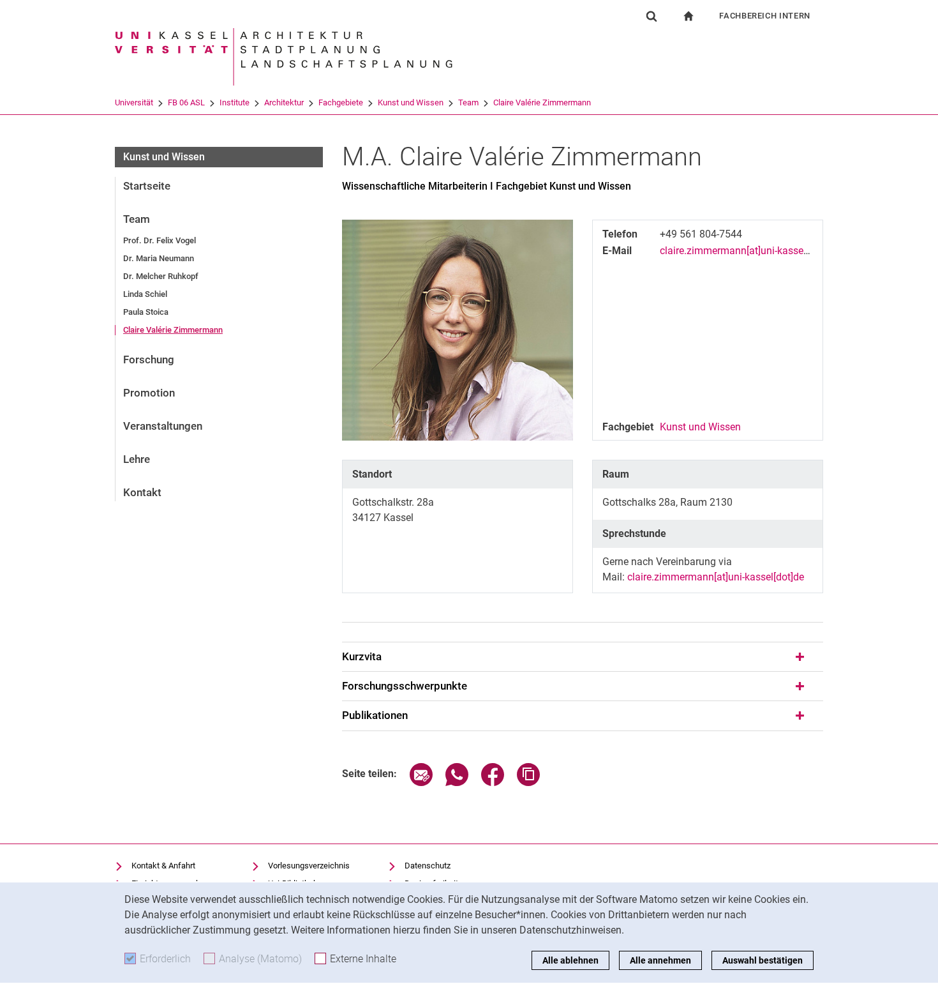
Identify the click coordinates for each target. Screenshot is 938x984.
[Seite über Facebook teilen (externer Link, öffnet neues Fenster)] (492, 782)
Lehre (136, 459)
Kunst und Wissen (410, 102)
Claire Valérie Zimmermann (542, 102)
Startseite (146, 185)
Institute (234, 102)
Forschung (148, 359)
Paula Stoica (145, 312)
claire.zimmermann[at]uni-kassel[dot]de (748, 251)
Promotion (149, 392)
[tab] (582, 657)
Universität (134, 102)
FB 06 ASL (186, 102)
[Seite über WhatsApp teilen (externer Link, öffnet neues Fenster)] (456, 782)
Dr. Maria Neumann (158, 258)
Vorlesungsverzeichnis (309, 865)
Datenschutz (427, 865)
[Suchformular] (651, 16)
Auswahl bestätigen (762, 960)
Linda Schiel (145, 294)
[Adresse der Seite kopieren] (528, 782)
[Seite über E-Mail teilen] (421, 782)
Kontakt (142, 492)
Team (468, 102)
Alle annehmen (660, 960)
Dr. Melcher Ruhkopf (160, 276)
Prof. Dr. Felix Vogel (159, 240)
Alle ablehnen (570, 960)
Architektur (284, 102)
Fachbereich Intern (764, 15)
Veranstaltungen (162, 426)
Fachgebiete (340, 102)
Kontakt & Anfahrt (163, 865)
